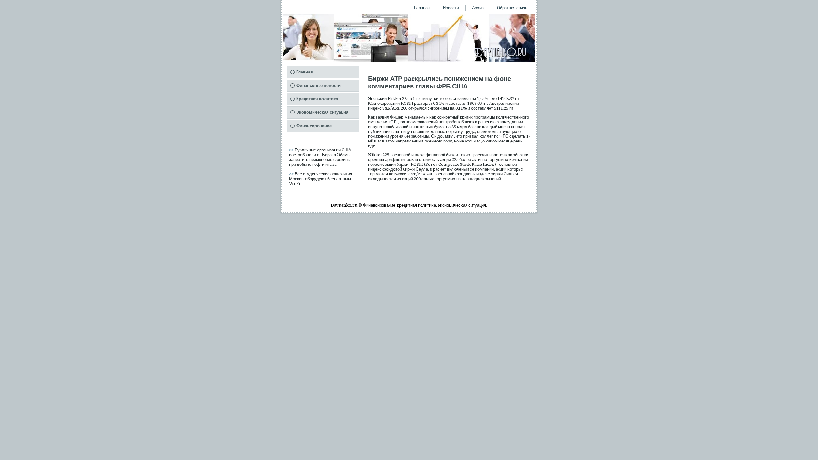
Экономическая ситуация (322, 112)
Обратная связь (512, 7)
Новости (451, 7)
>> (292, 150)
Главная (422, 7)
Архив (478, 7)
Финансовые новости (318, 85)
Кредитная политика (317, 98)
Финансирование (314, 125)
